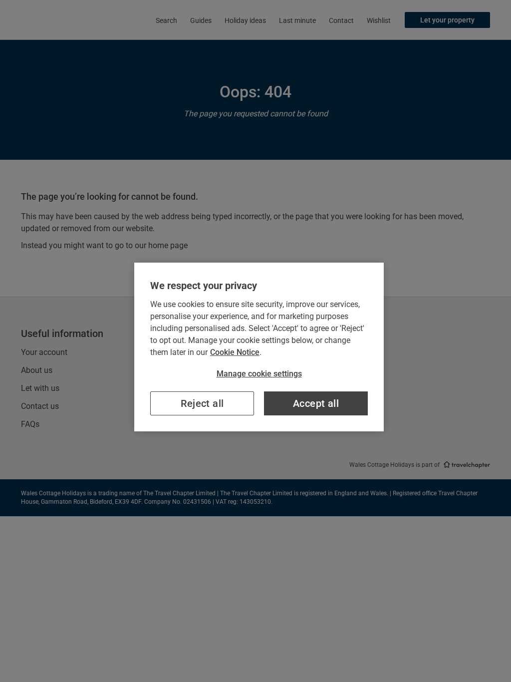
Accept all (316, 403)
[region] (259, 347)
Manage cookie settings (259, 373)
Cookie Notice (234, 352)
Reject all (202, 403)
